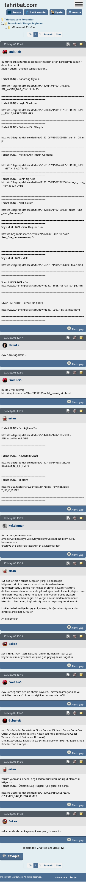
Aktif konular (38, 12)
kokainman (16, 526)
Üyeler (59, 12)
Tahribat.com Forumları (19, 19)
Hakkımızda (61, 877)
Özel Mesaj (81, 44)
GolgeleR (14, 720)
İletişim (73, 877)
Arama (76, 12)
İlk (30, 34)
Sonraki (48, 34)
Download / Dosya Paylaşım (25, 23)
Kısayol (68, 44)
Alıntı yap (77, 329)
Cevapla (13, 856)
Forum (17, 12)
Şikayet (75, 44)
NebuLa (13, 345)
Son (58, 34)
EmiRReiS (15, 52)
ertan (12, 418)
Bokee (12, 644)
